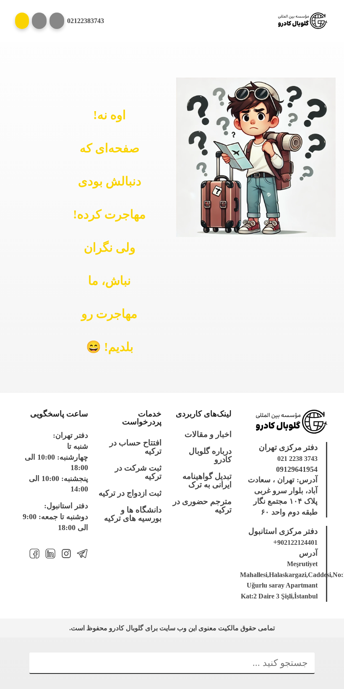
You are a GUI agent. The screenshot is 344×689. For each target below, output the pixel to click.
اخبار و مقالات (208, 434)
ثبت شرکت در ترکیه (138, 472)
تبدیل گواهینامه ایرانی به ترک (207, 480)
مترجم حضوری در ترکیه (202, 505)
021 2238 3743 (297, 458)
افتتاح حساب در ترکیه (135, 447)
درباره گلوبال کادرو (210, 455)
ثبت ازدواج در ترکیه (130, 493)
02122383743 (85, 20)
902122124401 (297, 542)
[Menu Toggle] (22, 21)
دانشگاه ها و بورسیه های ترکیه (133, 514)
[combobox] (172, 663)
